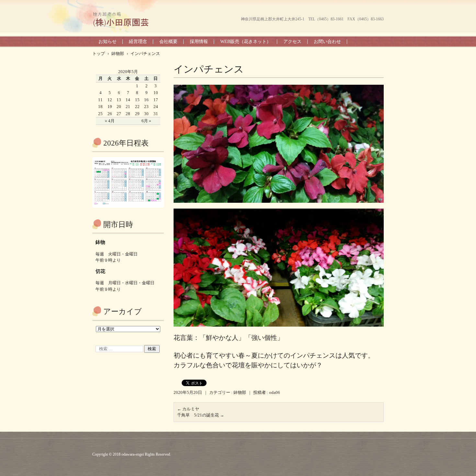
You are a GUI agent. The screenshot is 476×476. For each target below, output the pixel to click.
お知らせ (107, 41)
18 (100, 106)
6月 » (146, 120)
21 (128, 106)
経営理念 (138, 41)
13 (119, 99)
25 (100, 113)
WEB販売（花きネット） (245, 41)
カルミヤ (188, 408)
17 (155, 99)
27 (119, 113)
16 (146, 99)
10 (155, 92)
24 (155, 106)
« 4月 (110, 120)
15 (137, 99)
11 (100, 99)
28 (128, 113)
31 (155, 113)
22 (137, 106)
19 (110, 106)
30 (146, 113)
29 (137, 113)
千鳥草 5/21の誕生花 (200, 415)
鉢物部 (239, 392)
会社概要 (168, 41)
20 (119, 106)
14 (128, 99)
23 (146, 106)
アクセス (292, 41)
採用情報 (199, 41)
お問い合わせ (327, 41)
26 (110, 113)
